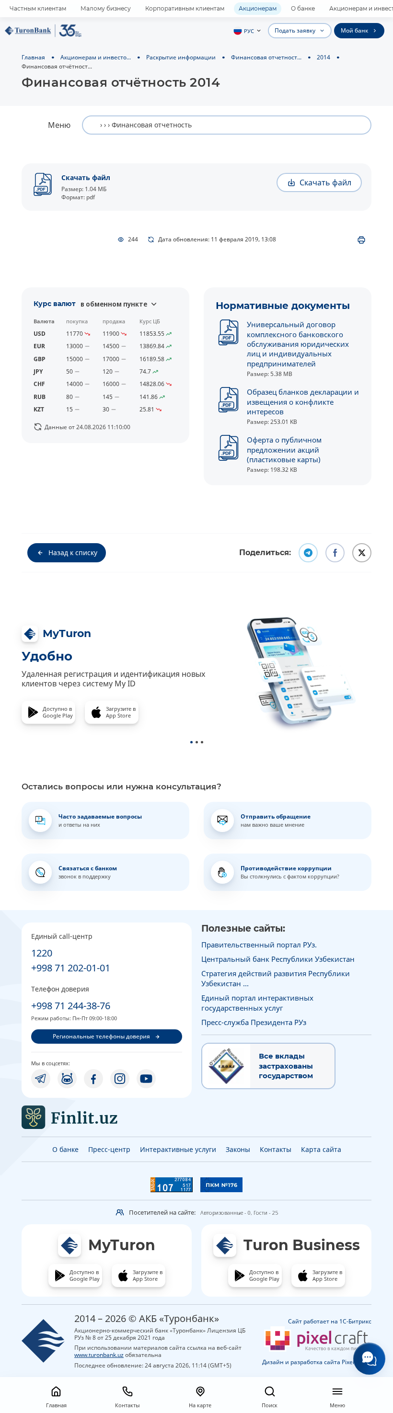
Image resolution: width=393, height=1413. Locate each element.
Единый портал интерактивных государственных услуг (257, 1002)
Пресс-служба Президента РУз (253, 1022)
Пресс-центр (109, 1149)
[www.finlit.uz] (107, 1117)
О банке (303, 8)
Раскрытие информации (181, 57)
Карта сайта (321, 1149)
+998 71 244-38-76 (70, 1005)
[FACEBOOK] (93, 1078)
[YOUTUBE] (146, 1078)
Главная (33, 57)
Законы (238, 1149)
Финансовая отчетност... (266, 57)
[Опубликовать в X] (361, 552)
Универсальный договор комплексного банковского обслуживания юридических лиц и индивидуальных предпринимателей (298, 343)
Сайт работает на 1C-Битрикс (329, 1321)
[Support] (369, 1359)
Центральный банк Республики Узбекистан (278, 959)
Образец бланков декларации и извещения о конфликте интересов (303, 401)
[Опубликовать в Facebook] (335, 552)
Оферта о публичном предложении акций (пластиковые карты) (284, 449)
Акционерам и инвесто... (95, 57)
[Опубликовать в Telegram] (308, 552)
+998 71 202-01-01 (70, 967)
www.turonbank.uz (99, 1354)
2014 (323, 57)
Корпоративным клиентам (184, 8)
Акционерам (258, 8)
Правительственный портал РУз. (259, 944)
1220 (41, 952)
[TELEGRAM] (40, 1078)
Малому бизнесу (106, 8)
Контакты (275, 1149)
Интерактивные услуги (178, 1149)
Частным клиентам (38, 8)
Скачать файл (85, 177)
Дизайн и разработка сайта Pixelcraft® (316, 1362)
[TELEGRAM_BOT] (67, 1078)
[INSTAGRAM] (119, 1078)
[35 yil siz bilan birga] (43, 30)
